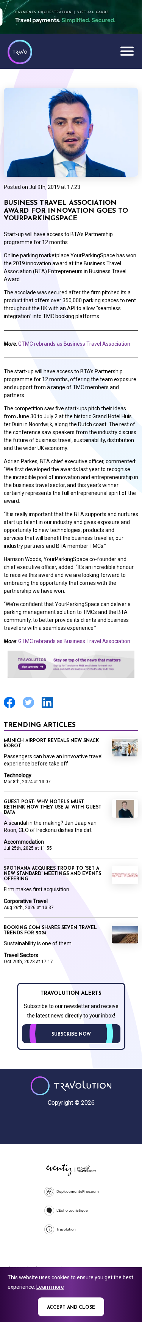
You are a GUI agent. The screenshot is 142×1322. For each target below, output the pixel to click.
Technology (17, 775)
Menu (126, 51)
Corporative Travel (26, 901)
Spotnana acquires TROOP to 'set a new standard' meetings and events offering (52, 873)
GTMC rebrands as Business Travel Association (74, 344)
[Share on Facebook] (9, 707)
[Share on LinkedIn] (47, 707)
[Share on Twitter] (28, 707)
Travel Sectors (21, 955)
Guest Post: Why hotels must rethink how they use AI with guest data (52, 807)
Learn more (50, 1287)
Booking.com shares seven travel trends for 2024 (50, 930)
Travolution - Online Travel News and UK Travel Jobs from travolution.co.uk (71, 1085)
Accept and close (71, 1307)
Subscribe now (71, 1034)
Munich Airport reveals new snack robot (51, 743)
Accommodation (24, 842)
